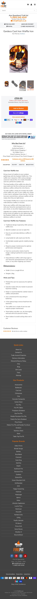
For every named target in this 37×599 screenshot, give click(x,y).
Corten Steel (18, 402)
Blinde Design (18, 449)
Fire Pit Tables (18, 408)
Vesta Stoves (18, 529)
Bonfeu (18, 451)
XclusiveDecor (18, 535)
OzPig (18, 518)
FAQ (18, 364)
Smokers (18, 428)
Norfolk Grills (18, 515)
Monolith (18, 512)
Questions (30, 164)
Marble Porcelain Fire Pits (18, 416)
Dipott (18, 466)
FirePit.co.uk (20, 591)
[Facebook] (12, 556)
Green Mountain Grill (18, 480)
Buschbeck (18, 454)
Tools (18, 373)
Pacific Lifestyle (18, 520)
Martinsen (18, 509)
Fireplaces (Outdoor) (18, 411)
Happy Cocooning (18, 489)
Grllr (18, 486)
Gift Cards (18, 370)
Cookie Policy (27, 574)
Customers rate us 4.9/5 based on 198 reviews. (22, 160)
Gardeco (22, 34)
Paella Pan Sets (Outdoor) (18, 419)
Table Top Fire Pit (18, 436)
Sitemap (18, 375)
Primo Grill (18, 526)
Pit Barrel (19, 523)
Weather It (18, 532)
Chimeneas (18, 393)
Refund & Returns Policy (18, 361)
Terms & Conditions (10, 574)
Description (6, 164)
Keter (18, 500)
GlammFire (18, 477)
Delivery (14, 164)
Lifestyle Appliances (18, 503)
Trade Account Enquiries (18, 355)
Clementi (18, 457)
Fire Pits (18, 405)
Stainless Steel (18, 431)
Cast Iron (18, 390)
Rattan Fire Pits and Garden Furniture (18, 425)
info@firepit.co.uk (19, 21)
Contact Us (18, 352)
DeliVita (18, 463)
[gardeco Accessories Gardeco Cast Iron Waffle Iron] (18, 58)
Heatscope (18, 495)
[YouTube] (25, 556)
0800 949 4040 (19, 17)
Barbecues (18, 388)
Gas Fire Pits (18, 413)
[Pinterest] (16, 556)
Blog (18, 367)
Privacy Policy (19, 574)
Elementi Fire (18, 472)
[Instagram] (20, 556)
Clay (18, 396)
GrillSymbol (18, 483)
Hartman (18, 492)
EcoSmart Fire (18, 469)
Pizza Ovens (18, 422)
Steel (18, 434)
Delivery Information (18, 358)
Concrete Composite (18, 399)
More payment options (18, 117)
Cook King (18, 460)
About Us (21, 164)
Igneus (18, 497)
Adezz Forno (18, 446)
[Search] (34, 10)
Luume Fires (18, 506)
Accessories (18, 385)
